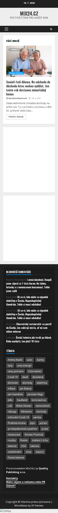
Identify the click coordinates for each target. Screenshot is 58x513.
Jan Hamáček (15, 394)
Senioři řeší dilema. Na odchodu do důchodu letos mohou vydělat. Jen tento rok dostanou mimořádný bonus (29, 61)
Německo (26, 411)
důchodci (13, 382)
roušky (12, 440)
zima (28, 451)
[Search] (51, 29)
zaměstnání (14, 451)
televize (12, 446)
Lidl (10, 405)
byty (10, 365)
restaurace (14, 434)
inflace (11, 388)
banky (40, 359)
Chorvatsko (34, 371)
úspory (40, 451)
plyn (32, 423)
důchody (27, 382)
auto (29, 359)
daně (25, 377)
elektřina (42, 382)
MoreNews (20, 505)
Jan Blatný (25, 388)
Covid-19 (13, 377)
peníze (37, 417)
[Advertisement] (29, 159)
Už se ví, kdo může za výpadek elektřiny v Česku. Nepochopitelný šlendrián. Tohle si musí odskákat (27, 300)
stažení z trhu (40, 440)
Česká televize (16, 457)
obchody (41, 411)
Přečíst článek (16, 116)
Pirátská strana (17, 423)
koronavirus (39, 400)
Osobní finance (16, 73)
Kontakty (12, 478)
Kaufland (22, 400)
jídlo (10, 400)
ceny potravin (16, 371)
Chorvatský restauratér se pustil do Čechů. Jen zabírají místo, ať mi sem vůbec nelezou (28, 327)
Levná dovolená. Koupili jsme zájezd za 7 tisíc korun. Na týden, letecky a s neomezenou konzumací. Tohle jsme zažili (29, 285)
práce (45, 428)
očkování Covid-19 (18, 417)
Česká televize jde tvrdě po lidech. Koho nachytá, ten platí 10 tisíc (29, 339)
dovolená (37, 377)
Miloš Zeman (23, 405)
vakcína (34, 446)
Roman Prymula (34, 434)
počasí (43, 423)
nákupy (12, 411)
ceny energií (24, 365)
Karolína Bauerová (18, 98)
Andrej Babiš (15, 359)
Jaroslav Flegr (35, 394)
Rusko (24, 440)
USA (23, 446)
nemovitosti (42, 405)
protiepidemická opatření (22, 428)
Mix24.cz (29, 13)
